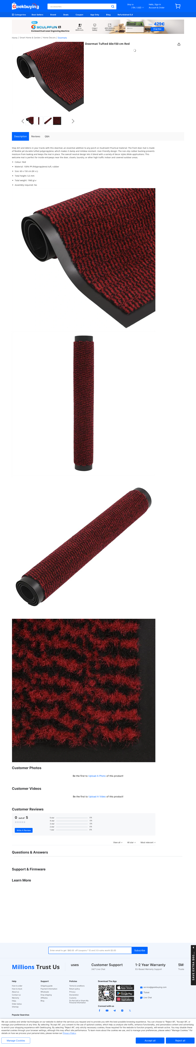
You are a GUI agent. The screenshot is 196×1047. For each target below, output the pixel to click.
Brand (53, 14)
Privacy (72, 992)
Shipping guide (47, 986)
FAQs (14, 1001)
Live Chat (147, 997)
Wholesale (45, 992)
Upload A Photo (97, 775)
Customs (72, 998)
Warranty (15, 998)
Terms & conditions (77, 986)
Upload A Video (97, 796)
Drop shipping (46, 995)
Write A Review (24, 830)
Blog (108, 14)
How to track (17, 989)
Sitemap (15, 1007)
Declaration (74, 995)
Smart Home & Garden (30, 37)
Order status (17, 1004)
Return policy (74, 989)
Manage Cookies (16, 1040)
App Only (94, 14)
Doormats (62, 37)
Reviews (35, 136)
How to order (17, 986)
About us (15, 992)
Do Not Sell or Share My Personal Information (79, 1002)
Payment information (49, 989)
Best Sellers (37, 14)
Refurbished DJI (125, 14)
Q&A (47, 136)
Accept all (150, 1040)
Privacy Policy (69, 1033)
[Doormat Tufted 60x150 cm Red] (29, 121)
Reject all (180, 1040)
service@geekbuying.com (154, 987)
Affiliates (44, 998)
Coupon (79, 14)
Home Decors (49, 37)
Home (14, 37)
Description (20, 136)
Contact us (16, 995)
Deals (66, 14)
